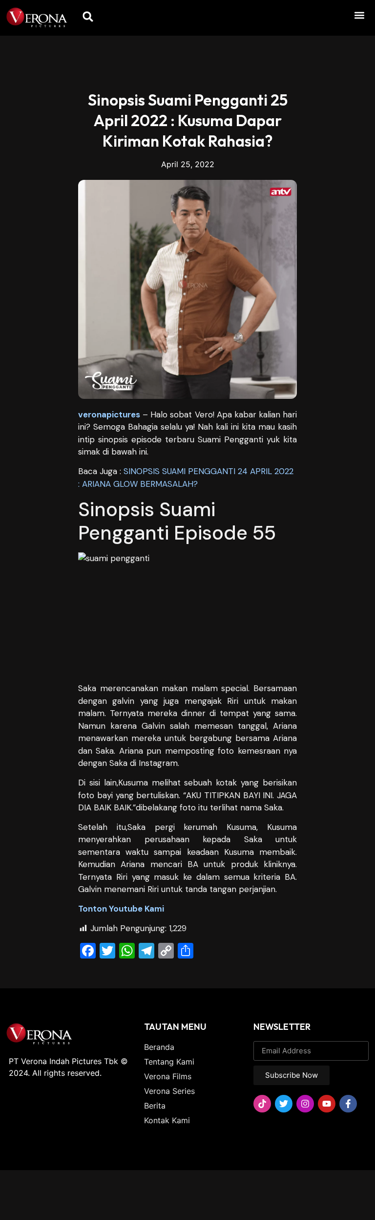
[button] (360, 15)
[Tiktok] (262, 1103)
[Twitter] (283, 1103)
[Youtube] (326, 1103)
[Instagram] (305, 1103)
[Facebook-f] (348, 1103)
